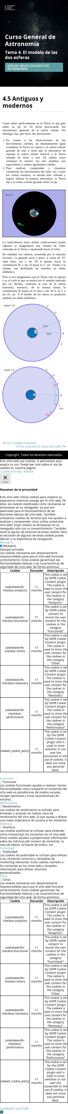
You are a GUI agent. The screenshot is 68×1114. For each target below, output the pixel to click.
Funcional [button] (6, 778)
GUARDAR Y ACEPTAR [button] (14, 1109)
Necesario (9, 546)
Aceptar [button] (28, 471)
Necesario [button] (6, 542)
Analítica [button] (6, 824)
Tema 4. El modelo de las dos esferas (31, 55)
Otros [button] (4, 876)
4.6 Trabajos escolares (21, 443)
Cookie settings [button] (11, 471)
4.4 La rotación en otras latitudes (38, 446)
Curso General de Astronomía (30, 40)
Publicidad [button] (7, 848)
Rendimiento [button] (8, 803)
